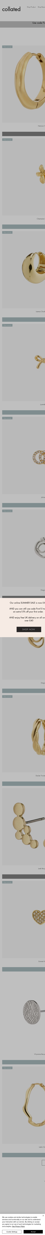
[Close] (42, 1217)
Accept (33, 1232)
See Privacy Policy (18, 1226)
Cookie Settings (11, 1232)
